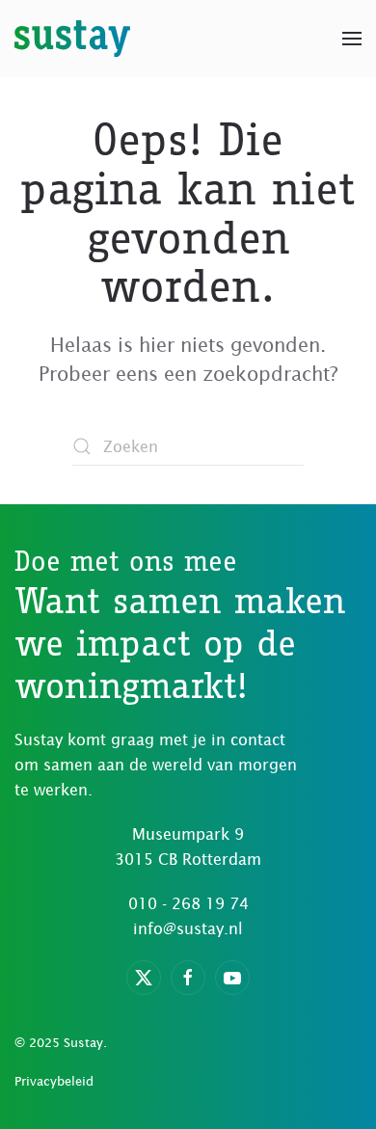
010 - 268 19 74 (188, 903)
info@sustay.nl (188, 928)
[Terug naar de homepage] (72, 38)
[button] (352, 38)
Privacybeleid (54, 1081)
